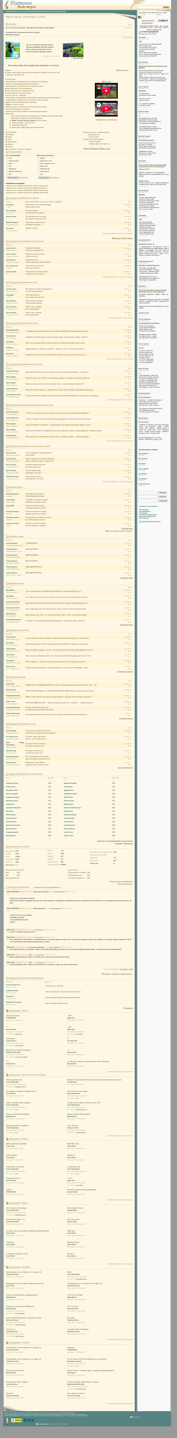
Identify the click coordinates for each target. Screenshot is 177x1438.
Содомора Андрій (12, 832)
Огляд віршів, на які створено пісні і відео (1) (84, 1283)
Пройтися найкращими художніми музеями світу (22, 84)
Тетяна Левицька (11, 388)
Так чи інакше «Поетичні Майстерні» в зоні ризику (86, 1359)
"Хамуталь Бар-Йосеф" (13, 765)
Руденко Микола (69, 828)
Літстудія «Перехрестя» (76, 878)
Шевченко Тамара (12, 1320)
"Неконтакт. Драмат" (12, 303)
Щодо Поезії (30, 1413)
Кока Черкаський (12, 265)
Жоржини (141, 194)
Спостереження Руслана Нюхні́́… (149, 323)
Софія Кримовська (20, 1324)
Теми (149, 12)
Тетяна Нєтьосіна (144, 484)
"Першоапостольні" (12, 291)
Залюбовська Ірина (70, 793)
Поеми (14, 11)
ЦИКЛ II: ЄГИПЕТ (32, 228)
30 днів (124, 233)
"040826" (8, 268)
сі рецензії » (128, 1008)
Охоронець (142, 90)
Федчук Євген (71, 1052)
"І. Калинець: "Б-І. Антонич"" (54, 986)
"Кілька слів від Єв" (12, 379)
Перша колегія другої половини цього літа (83, 1103)
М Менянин (9, 347)
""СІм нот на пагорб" (12, 432)
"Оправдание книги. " (12, 657)
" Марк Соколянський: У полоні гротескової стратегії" (63, 992)
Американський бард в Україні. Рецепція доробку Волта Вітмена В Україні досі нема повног (57, 644)
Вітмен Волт (10, 996)
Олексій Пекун (72, 1082)
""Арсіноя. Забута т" (12, 344)
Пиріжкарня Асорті (12, 371)
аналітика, (30, 16)
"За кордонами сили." (12, 622)
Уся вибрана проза (126, 625)
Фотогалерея (144, 26)
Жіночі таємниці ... (95, 141)
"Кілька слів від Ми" (12, 426)
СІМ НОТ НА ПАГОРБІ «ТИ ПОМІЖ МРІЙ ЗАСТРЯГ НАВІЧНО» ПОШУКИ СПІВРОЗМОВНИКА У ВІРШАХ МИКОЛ (64, 431)
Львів (7, 872)
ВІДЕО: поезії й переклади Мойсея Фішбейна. (21, 102)
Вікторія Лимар (11, 750)
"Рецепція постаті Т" (12, 651)
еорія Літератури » (125, 884)
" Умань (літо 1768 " (12, 309)
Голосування (142, 12)
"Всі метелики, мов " (12, 224)
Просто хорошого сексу (47, 163)
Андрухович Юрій (12, 990)
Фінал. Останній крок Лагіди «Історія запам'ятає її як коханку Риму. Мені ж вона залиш (55, 343)
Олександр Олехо (12, 736)
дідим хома (10, 929)
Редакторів (94, 863)
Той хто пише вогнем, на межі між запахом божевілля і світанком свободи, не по (53, 591)
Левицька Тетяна (72, 1127)
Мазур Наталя (68, 804)
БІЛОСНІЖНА (11, 1155)
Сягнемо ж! (10, 1329)
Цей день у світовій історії (15, 75)
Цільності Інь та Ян (46, 161)
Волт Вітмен (10, 643)
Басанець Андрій (12, 793)
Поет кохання (72, 1125)
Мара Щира (10, 596)
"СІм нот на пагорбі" (75, 1295)
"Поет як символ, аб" (12, 668)
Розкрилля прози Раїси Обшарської (20, 1306)
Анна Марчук (142, 473)
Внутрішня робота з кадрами (17, 1125)
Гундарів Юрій (72, 1210)
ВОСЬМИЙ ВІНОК (32, 549)
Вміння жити (44, 166)
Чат (161, 26)
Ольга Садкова (143, 86)
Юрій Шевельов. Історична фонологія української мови (24, 86)
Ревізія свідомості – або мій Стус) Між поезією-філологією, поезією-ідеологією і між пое (56, 662)
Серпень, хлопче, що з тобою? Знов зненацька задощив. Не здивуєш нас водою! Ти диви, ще (57, 378)
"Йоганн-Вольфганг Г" (13, 604)
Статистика (56, 11)
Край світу (71, 1231)
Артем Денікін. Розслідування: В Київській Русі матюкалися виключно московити (33, 98)
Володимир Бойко (144, 240)
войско (8, 1190)
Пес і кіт (141, 348)
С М (77, 1098)
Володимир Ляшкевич (13, 619)
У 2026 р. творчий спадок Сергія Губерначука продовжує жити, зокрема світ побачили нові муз (58, 419)
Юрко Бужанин (11, 301)
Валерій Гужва (11, 689)
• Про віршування (144, 511)
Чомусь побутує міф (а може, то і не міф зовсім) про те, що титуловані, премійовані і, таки (56, 668)
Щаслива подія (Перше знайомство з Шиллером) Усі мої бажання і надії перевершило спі (56, 603)
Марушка (70, 1347)
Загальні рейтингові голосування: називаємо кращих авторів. (26, 111)
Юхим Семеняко (20, 1313)
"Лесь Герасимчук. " (12, 645)
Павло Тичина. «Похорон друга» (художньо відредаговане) (90, 1370)
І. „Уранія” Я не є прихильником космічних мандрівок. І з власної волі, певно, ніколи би (55, 621)
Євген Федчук (143, 62)
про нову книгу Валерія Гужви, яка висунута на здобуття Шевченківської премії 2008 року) (56, 714)
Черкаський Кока (73, 1308)
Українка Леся (68, 821)
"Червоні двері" (10, 502)
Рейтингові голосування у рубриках (18, 109)
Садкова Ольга (11, 1041)
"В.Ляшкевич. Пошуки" (13, 709)
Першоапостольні (13, 1178)
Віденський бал (73, 1242)
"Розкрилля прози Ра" (12, 438)
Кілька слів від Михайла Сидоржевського (22, 1295)
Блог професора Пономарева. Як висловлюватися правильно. (27, 82)
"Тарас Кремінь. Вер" (12, 715)
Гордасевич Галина (12, 797)
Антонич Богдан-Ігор (13, 984)
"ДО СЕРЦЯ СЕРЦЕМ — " (14, 563)
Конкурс (159, 12)
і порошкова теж (73, 1167)
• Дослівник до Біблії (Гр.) (147, 516)
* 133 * (69, 1178)
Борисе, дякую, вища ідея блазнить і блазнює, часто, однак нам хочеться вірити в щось (39, 957)
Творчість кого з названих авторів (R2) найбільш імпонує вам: (27, 190)
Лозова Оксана (69, 800)
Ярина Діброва (143, 453)
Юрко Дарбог (10, 590)
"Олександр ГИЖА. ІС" (13, 692)
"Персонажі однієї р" (12, 598)
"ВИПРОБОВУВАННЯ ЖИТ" (14, 545)
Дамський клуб (95, 135)
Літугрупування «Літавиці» (77, 872)
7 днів (160, 439)
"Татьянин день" (11, 753)
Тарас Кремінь (11, 637)
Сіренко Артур (72, 1221)
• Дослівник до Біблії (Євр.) (147, 514)
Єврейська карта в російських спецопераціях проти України (26, 107)
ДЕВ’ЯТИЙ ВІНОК (32, 555)
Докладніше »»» (11, 865)
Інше (10, 174)
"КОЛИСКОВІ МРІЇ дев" (13, 557)
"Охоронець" (10, 213)
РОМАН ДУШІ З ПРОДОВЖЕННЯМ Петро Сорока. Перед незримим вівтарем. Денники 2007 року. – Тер (61, 685)
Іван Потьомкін (11, 271)
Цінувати (9, 1393)
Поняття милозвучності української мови (20, 91)
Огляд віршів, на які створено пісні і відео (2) (23, 1272)
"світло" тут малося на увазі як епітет (22, 932)
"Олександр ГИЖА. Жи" (13, 698)
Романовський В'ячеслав (72, 807)
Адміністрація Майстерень (76, 1384)
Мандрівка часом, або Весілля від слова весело (25, 1283)
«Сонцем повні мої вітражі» (78, 1329)
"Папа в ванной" (11, 616)
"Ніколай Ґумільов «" (12, 733)
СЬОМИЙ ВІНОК (31, 543)
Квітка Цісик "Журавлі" (19, 125)
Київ (6, 875)
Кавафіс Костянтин (70, 783)
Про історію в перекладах (41, 891)
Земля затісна (44, 171)
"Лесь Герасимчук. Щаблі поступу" (56, 1003)
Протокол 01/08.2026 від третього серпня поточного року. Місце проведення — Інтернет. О (57, 372)
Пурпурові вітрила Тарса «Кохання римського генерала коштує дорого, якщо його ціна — (56, 355)
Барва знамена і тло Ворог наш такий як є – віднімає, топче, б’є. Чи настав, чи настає (55, 349)
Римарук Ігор (68, 811)
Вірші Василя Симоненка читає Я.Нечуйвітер (26, 118)
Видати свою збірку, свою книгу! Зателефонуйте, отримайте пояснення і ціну (33, 72)
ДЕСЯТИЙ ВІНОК (32, 561)
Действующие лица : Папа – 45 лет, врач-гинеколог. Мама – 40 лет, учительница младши (56, 615)
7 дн (155, 437)
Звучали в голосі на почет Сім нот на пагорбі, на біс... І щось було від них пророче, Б (54, 384)
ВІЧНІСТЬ (71, 1155)
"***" (7, 274)
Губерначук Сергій (12, 1274)
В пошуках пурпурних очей (16, 1254)
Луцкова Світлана (12, 783)
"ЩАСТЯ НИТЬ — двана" (14, 575)
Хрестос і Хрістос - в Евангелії (16, 95)
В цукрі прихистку (144, 397)
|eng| (63, 11)
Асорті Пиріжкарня (13, 891)
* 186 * (140, 41)
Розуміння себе (45, 169)
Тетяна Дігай (10, 684)
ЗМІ (9, 166)
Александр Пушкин (12, 494)
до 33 (151, 27)
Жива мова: (9, 114)
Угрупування (144, 27)
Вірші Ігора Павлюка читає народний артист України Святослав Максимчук (37, 116)
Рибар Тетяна (68, 797)
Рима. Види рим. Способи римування (19, 88)
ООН (10, 158)
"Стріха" (8, 525)
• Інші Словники (143, 518)
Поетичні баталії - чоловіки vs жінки (19, 93)
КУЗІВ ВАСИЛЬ (11, 1018)
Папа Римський (13, 161)
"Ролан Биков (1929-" (12, 473)
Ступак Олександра (12, 1395)
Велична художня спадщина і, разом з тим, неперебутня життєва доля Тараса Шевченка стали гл (59, 650)
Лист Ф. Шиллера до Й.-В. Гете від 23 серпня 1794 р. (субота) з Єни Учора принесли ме (56, 609)
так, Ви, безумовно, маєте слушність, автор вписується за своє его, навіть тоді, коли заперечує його (44, 964)
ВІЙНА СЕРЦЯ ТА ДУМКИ (16, 1144)
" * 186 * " (9, 207)
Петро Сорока (10, 701)
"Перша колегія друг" (12, 373)
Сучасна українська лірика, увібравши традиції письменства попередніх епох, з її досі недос (57, 638)
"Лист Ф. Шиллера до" (12, 610)
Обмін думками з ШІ (39, 908)
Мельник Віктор (11, 818)
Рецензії (30, 11)
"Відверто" (9, 514)
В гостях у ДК (93, 137)
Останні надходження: (145, 437)
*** (68, 1038)
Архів (69, 1272)
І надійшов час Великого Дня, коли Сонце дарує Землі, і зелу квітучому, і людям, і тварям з (56, 337)
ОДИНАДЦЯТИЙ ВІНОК (34, 567)
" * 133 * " (9, 297)
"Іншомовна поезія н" (12, 739)
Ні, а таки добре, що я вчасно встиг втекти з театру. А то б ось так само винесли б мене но (56, 597)
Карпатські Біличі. (13, 1016)
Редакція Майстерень (13, 695)
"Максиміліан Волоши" (13, 455)
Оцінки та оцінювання (55, 202)
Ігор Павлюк (10, 660)
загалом (130, 233)
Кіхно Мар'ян (71, 1372)
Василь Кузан (10, 666)
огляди (41, 16)
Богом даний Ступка (75, 1208)
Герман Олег (10, 804)
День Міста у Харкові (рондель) (148, 265)
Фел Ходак (141, 463)
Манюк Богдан (11, 814)
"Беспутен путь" (11, 759)
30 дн (159, 437)
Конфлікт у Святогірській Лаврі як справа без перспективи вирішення (94, 1080)
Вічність (166, 27)
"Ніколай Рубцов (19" (12, 467)
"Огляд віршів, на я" (12, 414)
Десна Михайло (78, 58)
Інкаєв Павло (10, 1146)
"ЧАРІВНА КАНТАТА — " (13, 569)
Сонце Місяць (10, 499)
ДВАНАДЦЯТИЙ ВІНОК (34, 573)
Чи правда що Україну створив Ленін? (21, 1091)
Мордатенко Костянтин (13, 1002)
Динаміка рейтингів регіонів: (14, 870)
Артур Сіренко (143, 418)
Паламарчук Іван (69, 825)
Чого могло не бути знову (77, 1091)
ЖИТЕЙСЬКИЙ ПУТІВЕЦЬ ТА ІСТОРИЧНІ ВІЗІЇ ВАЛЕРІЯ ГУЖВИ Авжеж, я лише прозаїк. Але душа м (60, 691)
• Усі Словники (143, 509)
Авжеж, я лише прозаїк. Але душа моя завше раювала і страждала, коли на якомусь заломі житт (59, 697)
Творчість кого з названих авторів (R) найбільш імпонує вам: (26, 188)
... (162, 437)
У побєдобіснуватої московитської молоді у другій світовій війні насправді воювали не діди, (57, 331)
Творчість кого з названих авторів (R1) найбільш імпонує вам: (27, 186)
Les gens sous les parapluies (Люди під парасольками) (27, 1231)
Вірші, (10, 16)
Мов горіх (71, 1318)
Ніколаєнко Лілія (11, 790)
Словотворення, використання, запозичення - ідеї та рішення (27, 100)
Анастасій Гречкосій (13, 602)
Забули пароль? (147, 23)
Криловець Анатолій (13, 825)
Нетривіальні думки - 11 (146, 244)
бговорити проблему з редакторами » (117, 974)
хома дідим (142, 37)
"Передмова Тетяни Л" (13, 397)
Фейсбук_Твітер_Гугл (15, 171)
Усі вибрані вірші (127, 528)
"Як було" (9, 519)
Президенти (12, 169)
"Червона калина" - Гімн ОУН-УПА (23, 123)
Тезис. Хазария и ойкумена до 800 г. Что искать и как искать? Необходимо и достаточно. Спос (58, 656)
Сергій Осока (68, 832)
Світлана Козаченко (12, 511)
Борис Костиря (143, 111)
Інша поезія (21, 11)
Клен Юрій (9, 811)
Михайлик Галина (12, 800)
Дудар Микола (68, 790)
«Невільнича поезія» (75, 875)
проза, (18, 16)
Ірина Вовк (142, 161)
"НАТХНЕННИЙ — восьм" (14, 551)
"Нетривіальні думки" (12, 332)
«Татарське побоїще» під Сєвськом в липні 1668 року (88, 1061)
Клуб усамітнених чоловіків (94, 139)
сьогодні (154, 439)
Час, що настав (143, 422)
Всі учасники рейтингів (113, 841)
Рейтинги (48, 11)
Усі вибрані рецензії (126, 718)
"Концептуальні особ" (12, 639)
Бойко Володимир (70, 814)
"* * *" (7, 219)
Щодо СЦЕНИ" (63, 1413)
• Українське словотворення (147, 506)
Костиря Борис (39, 929)
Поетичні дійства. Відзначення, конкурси (83, 1382)
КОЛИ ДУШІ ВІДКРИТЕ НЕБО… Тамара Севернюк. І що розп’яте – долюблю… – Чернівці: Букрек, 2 (59, 703)
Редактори (100, 841)
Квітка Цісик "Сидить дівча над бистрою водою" (28, 127)
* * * (139, 115)
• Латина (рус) (143, 513)
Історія (166, 26)
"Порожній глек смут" (12, 262)
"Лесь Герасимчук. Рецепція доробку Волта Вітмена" (63, 997)
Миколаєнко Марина (12, 58)
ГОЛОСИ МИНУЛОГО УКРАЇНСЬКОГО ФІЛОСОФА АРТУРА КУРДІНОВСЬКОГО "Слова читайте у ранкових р (62, 396)
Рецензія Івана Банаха (15, 1370)
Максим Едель (11, 613)
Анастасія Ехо (143, 458)
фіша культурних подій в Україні (118, 531)
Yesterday (10, 1242)
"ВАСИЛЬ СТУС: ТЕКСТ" (13, 663)
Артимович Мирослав (13, 807)
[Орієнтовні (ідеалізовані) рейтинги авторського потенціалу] (7, 780)
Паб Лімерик (142, 478)
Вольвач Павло (11, 828)
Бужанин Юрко (72, 1192)
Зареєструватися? (148, 20)
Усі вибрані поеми (126, 578)
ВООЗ (10, 163)
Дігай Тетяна (10, 1285)
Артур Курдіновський (145, 261)
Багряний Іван (11, 835)
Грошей (42, 158)
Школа (154, 12)
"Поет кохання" (10, 391)
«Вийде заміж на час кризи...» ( (99, 144)
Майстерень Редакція (13, 34)
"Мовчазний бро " (11, 250)
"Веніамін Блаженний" (12, 461)
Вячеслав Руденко (144, 136)
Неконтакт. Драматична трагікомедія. (81, 1190)
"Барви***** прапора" (12, 350)
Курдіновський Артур (13, 1052)
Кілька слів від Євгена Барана (18, 1114)
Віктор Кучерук (143, 190)
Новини (150, 26)
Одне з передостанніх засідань (18, 1103)
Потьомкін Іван (11, 821)
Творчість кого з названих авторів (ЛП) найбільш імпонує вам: (27, 192)
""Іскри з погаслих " (12, 230)
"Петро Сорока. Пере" (13, 686)
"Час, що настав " (11, 338)
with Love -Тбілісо (41, 120)
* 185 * (140, 219)
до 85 (161, 27)
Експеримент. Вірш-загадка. (17, 1382)
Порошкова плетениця (15, 1167)
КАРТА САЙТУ (8, 1413)
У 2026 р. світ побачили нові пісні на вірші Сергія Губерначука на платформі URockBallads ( (57, 413)
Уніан (156, 26)
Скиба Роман (68, 786)
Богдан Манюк (11, 435)
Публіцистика (39, 11)
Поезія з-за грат (18, 104)
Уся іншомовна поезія (125, 768)
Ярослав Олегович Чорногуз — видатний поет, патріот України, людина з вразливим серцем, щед (59, 390)
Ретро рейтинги (127, 841)
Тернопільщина (10, 878)
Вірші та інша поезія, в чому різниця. (37, 202)
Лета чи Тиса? (72, 1306)
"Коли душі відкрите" (12, 704)
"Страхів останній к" (12, 478)
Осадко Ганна (10, 786)
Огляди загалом (128, 37)
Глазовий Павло (69, 818)
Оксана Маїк (10, 505)
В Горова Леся (19, 1045)
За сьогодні (124, 969)
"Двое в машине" (11, 747)
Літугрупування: (73, 870)
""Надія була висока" (12, 256)
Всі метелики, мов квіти (146, 140)
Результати (24, 178)
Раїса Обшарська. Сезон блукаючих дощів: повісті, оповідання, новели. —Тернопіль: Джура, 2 (58, 437)
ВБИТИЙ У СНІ (73, 1144)
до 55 (156, 27)
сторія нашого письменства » (121, 881)
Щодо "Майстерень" (19, 1413)
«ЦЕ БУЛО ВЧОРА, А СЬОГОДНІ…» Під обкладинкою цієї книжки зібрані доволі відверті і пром (58, 425)
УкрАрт (165, 12)
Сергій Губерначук (144, 319)
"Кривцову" (9, 496)
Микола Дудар (11, 377)
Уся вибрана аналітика (125, 671)
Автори (8, 11)
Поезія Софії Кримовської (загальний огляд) (23, 1318)
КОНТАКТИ (71, 1413)
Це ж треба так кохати (76, 1393)
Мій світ (70, 1254)
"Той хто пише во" (11, 592)
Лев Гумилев (10, 654)
